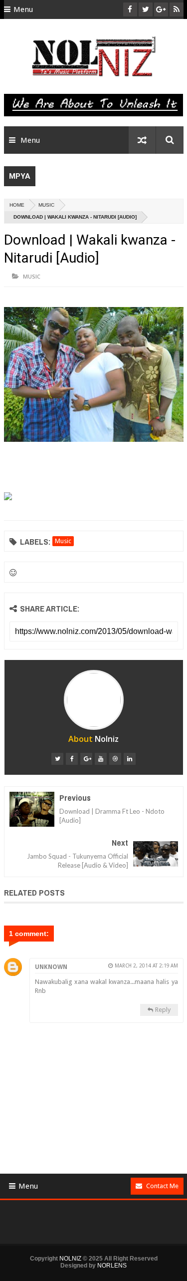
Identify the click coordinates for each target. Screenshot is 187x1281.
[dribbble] (115, 759)
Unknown (51, 966)
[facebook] (72, 759)
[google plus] (86, 759)
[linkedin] (130, 759)
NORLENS (112, 1265)
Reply (163, 1009)
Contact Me (162, 1186)
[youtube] (101, 759)
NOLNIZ (70, 1258)
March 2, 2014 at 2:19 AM (146, 965)
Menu (23, 9)
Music (46, 205)
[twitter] (57, 759)
